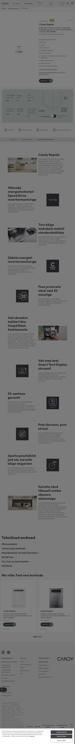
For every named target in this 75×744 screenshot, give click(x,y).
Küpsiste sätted (61, 740)
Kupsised (31, 736)
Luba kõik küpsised (61, 732)
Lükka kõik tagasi (61, 736)
